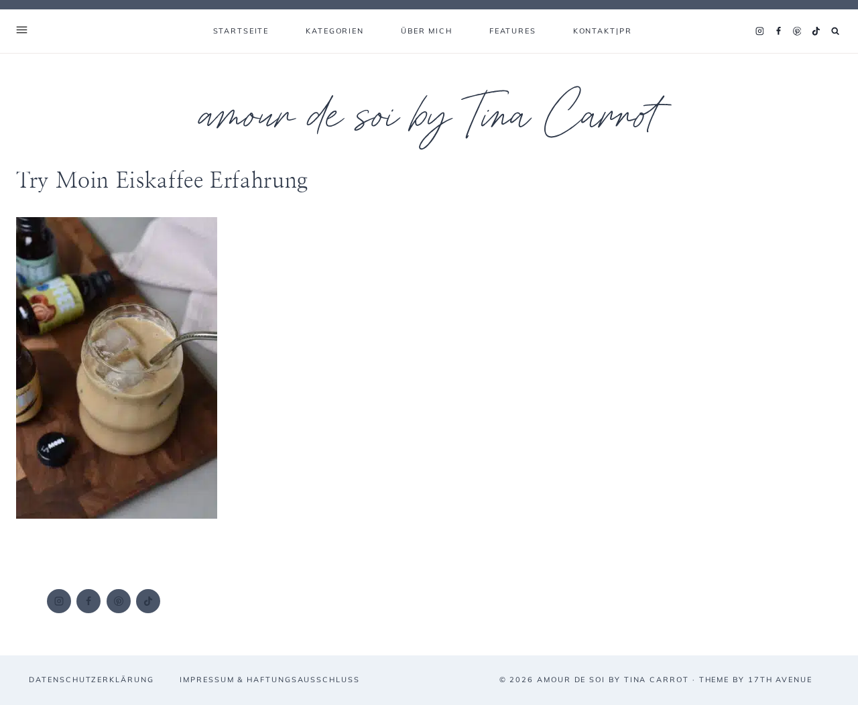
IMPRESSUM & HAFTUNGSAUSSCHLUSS (270, 679)
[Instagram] (759, 31)
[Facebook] (778, 31)
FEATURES (512, 31)
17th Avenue (780, 679)
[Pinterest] (797, 31)
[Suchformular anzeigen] (835, 31)
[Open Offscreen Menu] (22, 31)
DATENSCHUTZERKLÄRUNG (91, 679)
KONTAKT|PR (602, 31)
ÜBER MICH (426, 31)
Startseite (241, 31)
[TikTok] (815, 31)
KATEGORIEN (335, 31)
